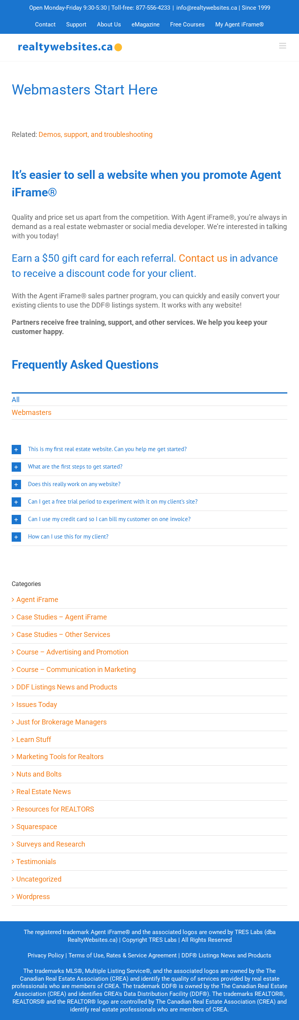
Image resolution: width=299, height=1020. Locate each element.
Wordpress (33, 896)
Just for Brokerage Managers (61, 722)
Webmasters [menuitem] (31, 412)
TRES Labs (163, 939)
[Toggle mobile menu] (283, 46)
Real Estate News (43, 791)
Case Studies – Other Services (63, 634)
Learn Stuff (33, 739)
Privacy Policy (46, 955)
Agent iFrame (37, 599)
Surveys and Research (50, 844)
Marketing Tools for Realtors (60, 756)
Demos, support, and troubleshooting (96, 134)
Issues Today (36, 704)
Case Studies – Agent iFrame (61, 617)
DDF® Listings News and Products (226, 955)
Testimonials (36, 861)
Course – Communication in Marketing (76, 669)
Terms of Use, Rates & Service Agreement (123, 955)
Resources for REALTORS (55, 809)
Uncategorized (39, 879)
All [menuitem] (15, 399)
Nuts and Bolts (39, 774)
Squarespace (36, 826)
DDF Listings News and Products (66, 687)
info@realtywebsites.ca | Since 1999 (223, 7)
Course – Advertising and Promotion (72, 652)
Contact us (203, 258)
